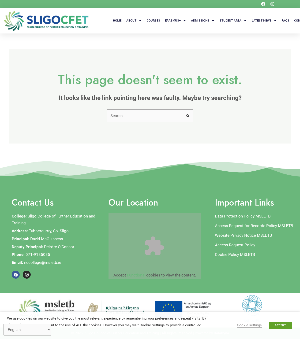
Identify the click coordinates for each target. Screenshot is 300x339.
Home (117, 20)
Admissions (200, 20)
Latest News (261, 20)
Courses (153, 20)
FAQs (285, 20)
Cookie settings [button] (249, 325)
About (131, 20)
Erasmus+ (173, 20)
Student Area (230, 20)
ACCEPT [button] (280, 325)
